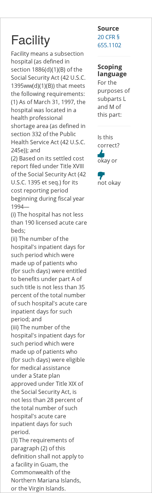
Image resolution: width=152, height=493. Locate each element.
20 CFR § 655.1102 (109, 41)
